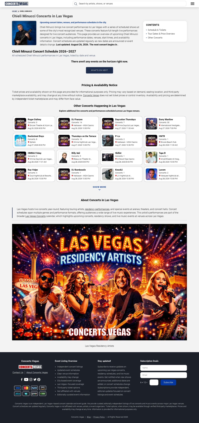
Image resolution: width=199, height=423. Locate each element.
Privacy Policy (99, 417)
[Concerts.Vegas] (30, 367)
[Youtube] (26, 380)
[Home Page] (16, 3)
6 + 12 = (143, 382)
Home (14, 11)
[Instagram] (31, 380)
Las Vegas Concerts (35, 216)
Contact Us (18, 372)
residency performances (97, 209)
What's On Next (99, 70)
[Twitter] (35, 380)
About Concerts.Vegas (37, 372)
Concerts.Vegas (91, 95)
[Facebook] (21, 380)
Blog (89, 417)
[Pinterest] (38, 380)
